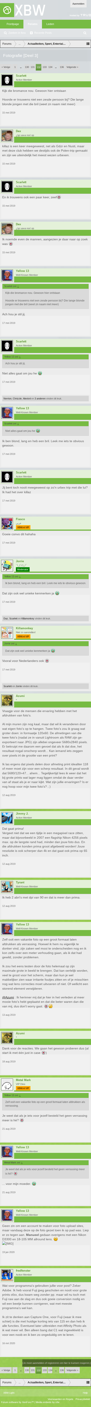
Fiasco (20, 519)
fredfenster (23, 1270)
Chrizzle (17, 398)
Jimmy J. (22, 813)
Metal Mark (23, 1080)
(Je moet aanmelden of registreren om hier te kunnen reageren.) (56, 1363)
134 (50, 67)
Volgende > (72, 67)
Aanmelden (78, 3)
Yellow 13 (22, 271)
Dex (18, 131)
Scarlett (21, 75)
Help (85, 1392)
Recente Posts (43, 32)
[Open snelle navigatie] (88, 44)
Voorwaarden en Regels (60, 1399)
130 (27, 67)
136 (62, 67)
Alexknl (27, 398)
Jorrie (20, 561)
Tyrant (20, 882)
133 (45, 67)
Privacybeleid (83, 1399)
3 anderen (40, 398)
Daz (6, 618)
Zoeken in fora (17, 32)
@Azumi (8, 997)
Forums (33, 24)
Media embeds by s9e (47, 1402)
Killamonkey (27, 618)
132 (39, 67)
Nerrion (7, 398)
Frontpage (13, 24)
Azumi (20, 696)
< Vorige (6, 67)
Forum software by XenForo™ (17, 1402)
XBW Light (8, 1392)
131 (33, 67)
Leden (50, 24)
